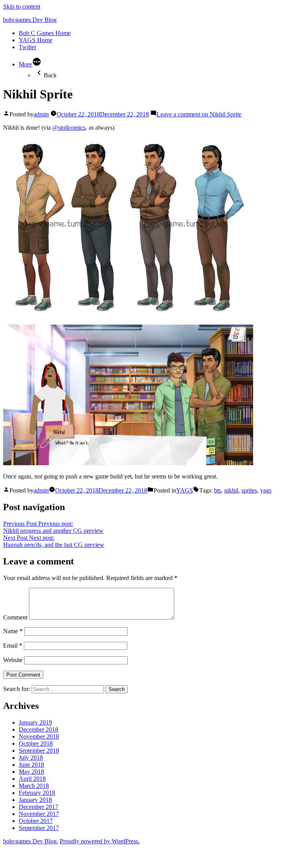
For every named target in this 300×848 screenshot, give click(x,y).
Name (13, 631)
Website (13, 660)
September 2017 (39, 828)
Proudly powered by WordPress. (100, 841)
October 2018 (36, 743)
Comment (15, 617)
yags (265, 490)
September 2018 (39, 750)
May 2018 (31, 771)
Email (12, 645)
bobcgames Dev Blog (30, 19)
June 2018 (31, 764)
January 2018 (35, 799)
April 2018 (32, 778)
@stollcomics (69, 127)
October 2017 (36, 821)
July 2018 (31, 757)
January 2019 (35, 722)
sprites (249, 490)
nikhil (231, 490)
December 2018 (38, 729)
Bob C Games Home (45, 33)
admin (41, 114)
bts (217, 490)
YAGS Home (35, 40)
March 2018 (34, 785)
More (25, 64)
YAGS (184, 490)
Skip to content (21, 6)
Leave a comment (199, 114)
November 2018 (39, 736)
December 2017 (38, 806)
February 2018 (37, 792)
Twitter (27, 47)
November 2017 (39, 814)
